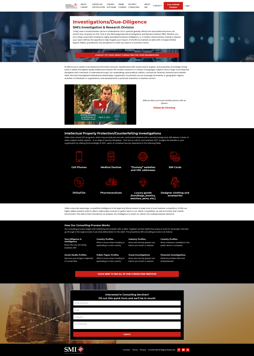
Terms (135, 350)
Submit (127, 334)
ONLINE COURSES (122, 5)
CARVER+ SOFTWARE (111, 5)
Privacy (143, 350)
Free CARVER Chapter (173, 5)
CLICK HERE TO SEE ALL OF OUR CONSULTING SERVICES (127, 273)
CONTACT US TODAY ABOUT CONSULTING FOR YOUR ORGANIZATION (127, 55)
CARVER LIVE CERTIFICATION (98, 5)
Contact (126, 350)
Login (187, 5)
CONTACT (157, 5)
